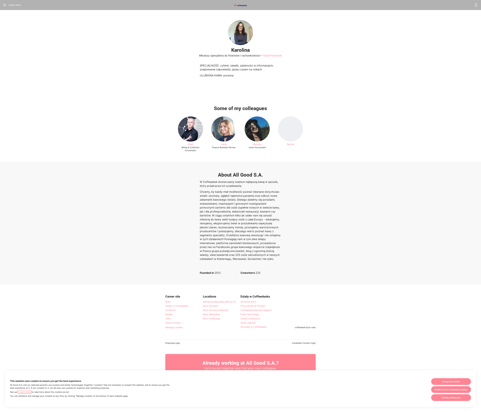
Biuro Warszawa (211, 314)
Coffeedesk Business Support (256, 310)
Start (168, 301)
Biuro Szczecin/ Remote (215, 310)
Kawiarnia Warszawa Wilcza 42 (219, 301)
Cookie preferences (451, 397)
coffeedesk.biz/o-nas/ (305, 327)
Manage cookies (174, 327)
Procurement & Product (253, 306)
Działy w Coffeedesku (176, 306)
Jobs (167, 318)
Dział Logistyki (248, 322)
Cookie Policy (24, 392)
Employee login (172, 343)
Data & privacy (173, 322)
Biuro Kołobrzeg (211, 318)
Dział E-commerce (250, 318)
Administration (248, 301)
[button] (475, 5)
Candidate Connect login (304, 343)
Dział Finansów (272, 55)
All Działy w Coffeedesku (254, 327)
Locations (170, 310)
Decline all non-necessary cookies (451, 389)
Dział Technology (250, 314)
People (168, 314)
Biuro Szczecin (211, 306)
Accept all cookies (451, 381)
